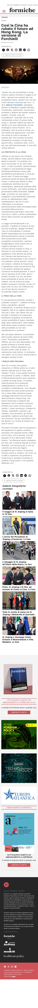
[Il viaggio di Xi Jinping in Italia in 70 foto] (19, 500)
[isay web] (13, 976)
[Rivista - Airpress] (19, 943)
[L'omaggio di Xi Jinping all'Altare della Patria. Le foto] (19, 550)
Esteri (4, 20)
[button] (4, 11)
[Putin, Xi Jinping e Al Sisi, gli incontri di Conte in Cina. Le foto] (19, 575)
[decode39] (19, 950)
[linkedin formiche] (15, 967)
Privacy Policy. (17, 974)
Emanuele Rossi (8, 42)
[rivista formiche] (19, 833)
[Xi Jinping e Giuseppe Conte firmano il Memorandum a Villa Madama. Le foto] (19, 626)
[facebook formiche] (5, 967)
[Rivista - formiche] (19, 937)
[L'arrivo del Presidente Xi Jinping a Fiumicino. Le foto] (19, 525)
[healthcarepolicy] (19, 956)
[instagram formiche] (12, 967)
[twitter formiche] (8, 967)
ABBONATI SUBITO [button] (19, 712)
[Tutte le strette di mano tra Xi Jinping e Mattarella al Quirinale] (19, 601)
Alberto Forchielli (14, 105)
